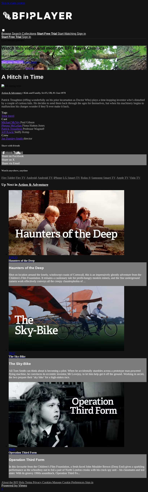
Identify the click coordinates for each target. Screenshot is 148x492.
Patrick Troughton (12, 128)
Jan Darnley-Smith (12, 138)
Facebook (7, 152)
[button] (3, 30)
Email (19, 152)
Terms (29, 482)
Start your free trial (12, 62)
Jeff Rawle (7, 132)
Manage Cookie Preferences (68, 482)
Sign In (26, 36)
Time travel (7, 115)
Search (17, 33)
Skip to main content (13, 3)
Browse (6, 33)
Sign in (81, 33)
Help (22, 482)
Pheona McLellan (11, 125)
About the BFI (9, 482)
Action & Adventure (11, 93)
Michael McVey (10, 122)
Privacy (37, 482)
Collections (29, 33)
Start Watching (67, 33)
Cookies (47, 482)
